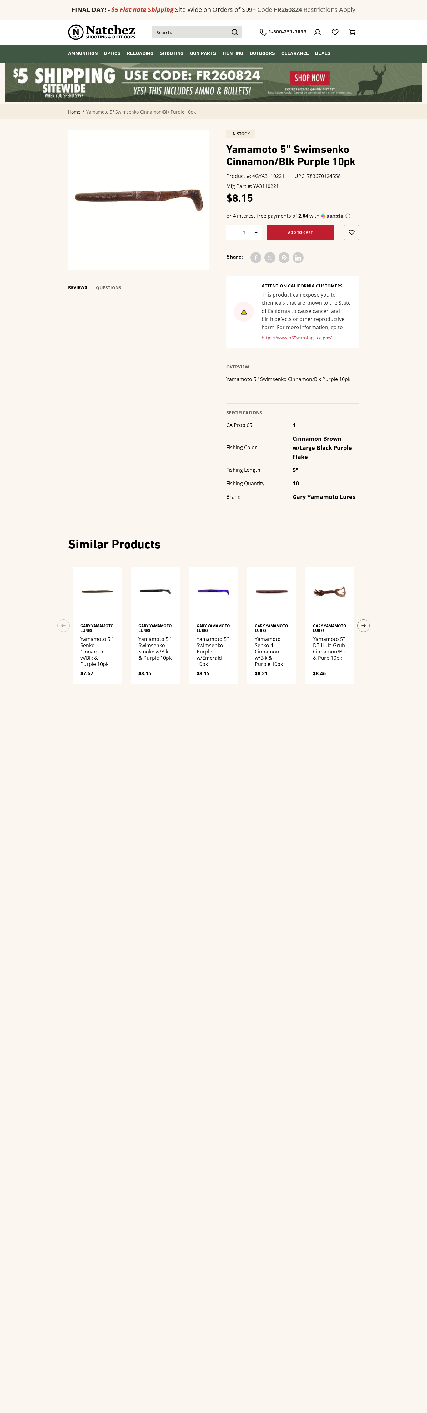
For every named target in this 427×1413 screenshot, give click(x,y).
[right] (363, 625)
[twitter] (269, 257)
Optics (112, 53)
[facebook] (255, 257)
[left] (63, 625)
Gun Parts (203, 53)
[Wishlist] (335, 32)
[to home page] (101, 32)
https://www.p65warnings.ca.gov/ (297, 338)
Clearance (295, 53)
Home (74, 112)
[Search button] (234, 32)
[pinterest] (284, 257)
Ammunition (83, 53)
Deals (323, 53)
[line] (298, 257)
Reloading (140, 53)
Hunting (233, 53)
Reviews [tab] (77, 287)
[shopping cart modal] (352, 32)
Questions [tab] (108, 288)
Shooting (172, 53)
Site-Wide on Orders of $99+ (164, 9)
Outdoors (262, 53)
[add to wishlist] (351, 232)
